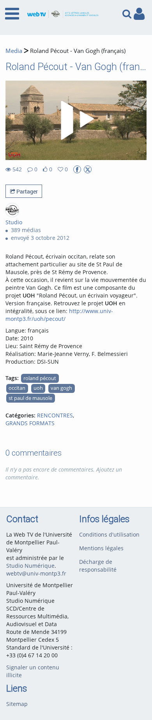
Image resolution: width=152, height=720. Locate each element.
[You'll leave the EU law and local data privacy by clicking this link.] (77, 169)
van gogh (61, 388)
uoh (38, 388)
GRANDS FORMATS (30, 423)
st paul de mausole (30, 398)
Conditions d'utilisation (109, 534)
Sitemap (17, 704)
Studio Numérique (30, 565)
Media (13, 51)
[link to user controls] (139, 13)
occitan (17, 388)
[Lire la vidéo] (76, 120)
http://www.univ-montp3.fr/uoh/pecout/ (59, 314)
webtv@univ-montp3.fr (36, 573)
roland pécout (39, 378)
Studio (13, 222)
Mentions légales (101, 548)
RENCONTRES (55, 415)
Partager (26, 191)
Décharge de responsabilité (98, 565)
